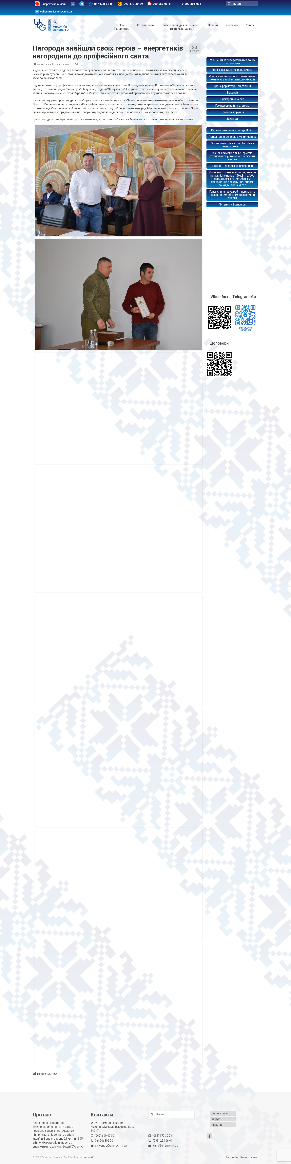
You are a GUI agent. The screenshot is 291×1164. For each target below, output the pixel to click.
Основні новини (61, 64)
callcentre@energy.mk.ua (111, 1145)
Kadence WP (88, 1157)
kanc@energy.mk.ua (165, 1145)
